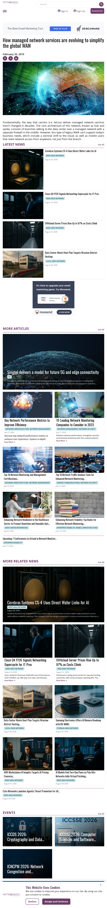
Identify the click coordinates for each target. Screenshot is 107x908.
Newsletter (97, 10)
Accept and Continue (56, 901)
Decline (32, 901)
